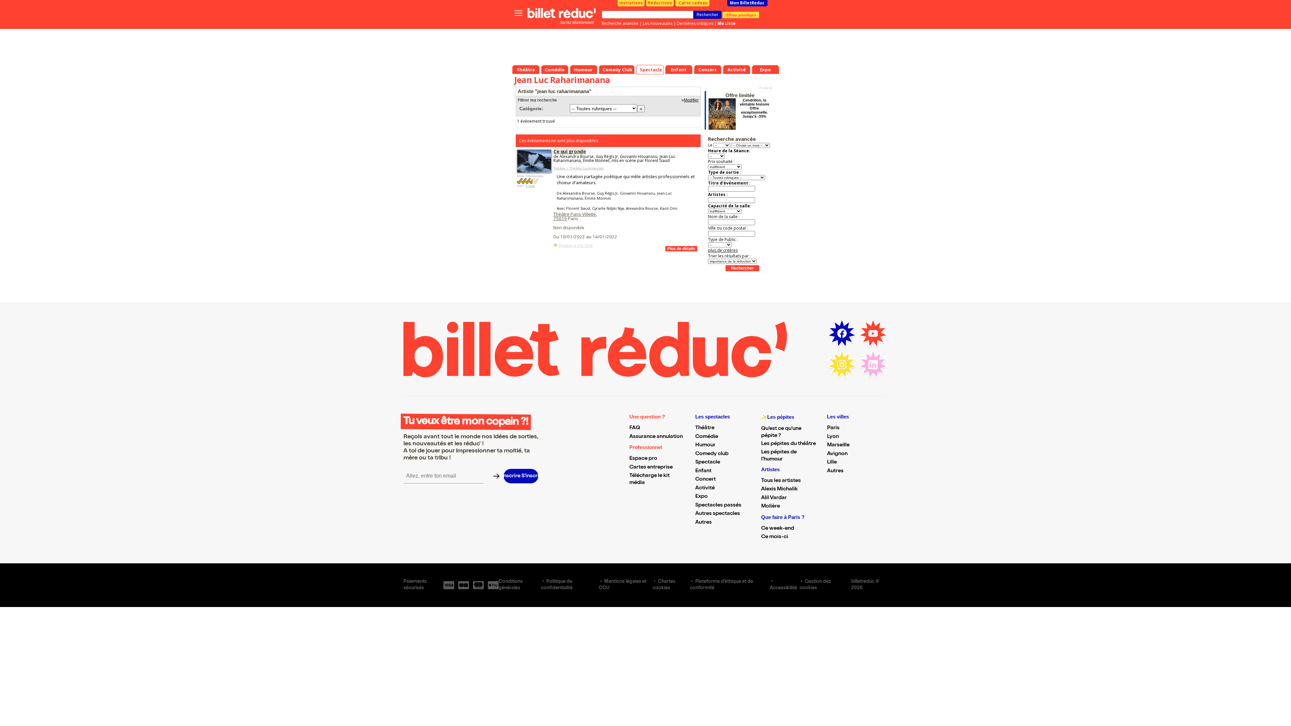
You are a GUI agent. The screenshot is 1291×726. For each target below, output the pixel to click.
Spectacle (707, 462)
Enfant (703, 471)
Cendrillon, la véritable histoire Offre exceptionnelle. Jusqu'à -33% (754, 108)
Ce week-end (777, 528)
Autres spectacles (717, 514)
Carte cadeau (693, 3)
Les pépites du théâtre (788, 444)
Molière (770, 506)
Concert (705, 479)
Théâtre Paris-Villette (574, 214)
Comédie (706, 437)
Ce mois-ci (774, 537)
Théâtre (704, 428)
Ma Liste (726, 23)
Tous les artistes (781, 481)
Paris (833, 428)
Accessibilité (783, 588)
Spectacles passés (718, 505)
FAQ (634, 428)
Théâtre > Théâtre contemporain (578, 168)
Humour (705, 445)
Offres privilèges (741, 15)
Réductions (660, 3)
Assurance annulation (656, 437)
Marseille (838, 445)
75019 (560, 218)
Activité (705, 488)
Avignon (837, 454)
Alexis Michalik (779, 489)
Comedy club (712, 454)
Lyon (833, 437)
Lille (832, 462)
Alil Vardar (774, 498)
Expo (701, 496)
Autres (703, 522)
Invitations (631, 3)
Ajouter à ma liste (575, 245)
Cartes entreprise (651, 467)
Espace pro (643, 458)
